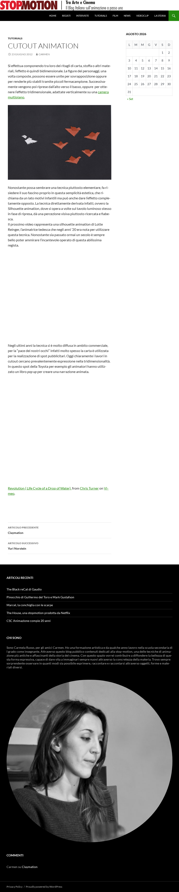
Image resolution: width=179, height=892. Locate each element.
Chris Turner (89, 488)
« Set (130, 99)
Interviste (82, 15)
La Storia (160, 15)
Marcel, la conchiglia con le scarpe (30, 605)
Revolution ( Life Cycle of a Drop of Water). (39, 488)
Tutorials (101, 15)
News (127, 15)
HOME (52, 15)
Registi (66, 15)
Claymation (23, 530)
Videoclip (142, 15)
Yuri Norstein (23, 546)
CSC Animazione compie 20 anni (29, 621)
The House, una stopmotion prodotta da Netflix (38, 613)
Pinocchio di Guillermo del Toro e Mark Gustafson (40, 597)
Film (115, 15)
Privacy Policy (14, 886)
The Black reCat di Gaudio (24, 589)
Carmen (44, 54)
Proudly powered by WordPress (44, 886)
